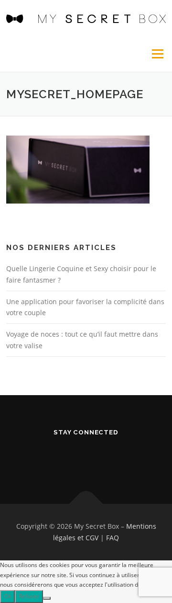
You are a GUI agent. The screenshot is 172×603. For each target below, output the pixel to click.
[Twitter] (86, 457)
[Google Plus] (109, 457)
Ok (7, 596)
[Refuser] (47, 598)
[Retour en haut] (86, 504)
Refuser (29, 596)
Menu (156, 54)
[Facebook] (62, 457)
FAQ (112, 537)
